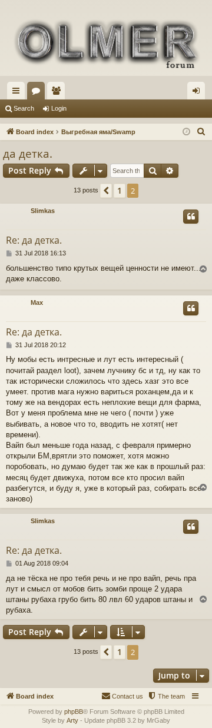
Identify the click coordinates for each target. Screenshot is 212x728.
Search (24, 108)
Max (37, 302)
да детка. (27, 153)
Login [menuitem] (198, 93)
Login (59, 108)
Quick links (18, 93)
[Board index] (106, 42)
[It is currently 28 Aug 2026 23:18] (186, 132)
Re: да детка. (34, 240)
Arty (72, 720)
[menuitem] (201, 131)
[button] (106, 191)
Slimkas (43, 210)
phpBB (73, 711)
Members (58, 93)
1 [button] (119, 190)
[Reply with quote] (190, 217)
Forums (38, 93)
